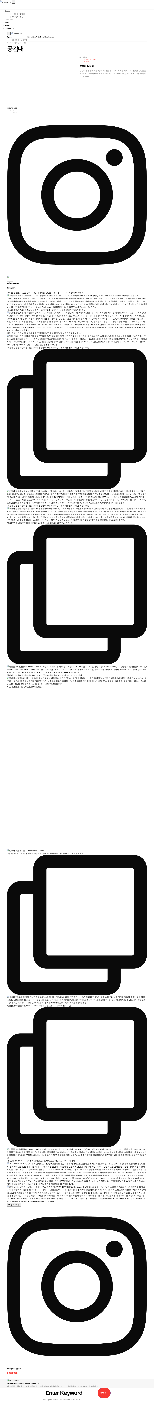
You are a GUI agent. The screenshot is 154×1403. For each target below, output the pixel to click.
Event (7, 26)
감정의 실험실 (86, 65)
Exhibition (9, 20)
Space (7, 11)
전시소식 (87, 61)
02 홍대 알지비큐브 (16, 17)
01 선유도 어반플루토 (17, 14)
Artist (7, 23)
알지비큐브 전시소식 (90, 59)
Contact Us (9, 28)
